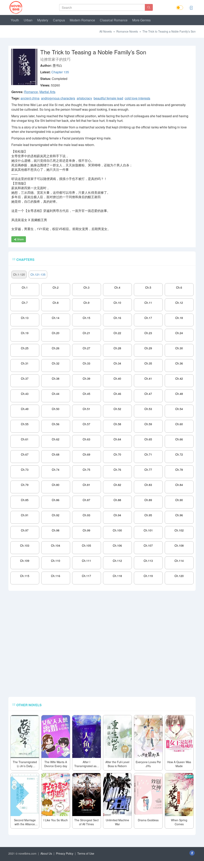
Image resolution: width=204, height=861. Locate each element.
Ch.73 (24, 470)
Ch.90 (179, 500)
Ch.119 (148, 576)
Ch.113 (148, 561)
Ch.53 (148, 409)
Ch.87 (86, 500)
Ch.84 (179, 485)
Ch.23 (148, 333)
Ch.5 (148, 287)
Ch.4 (117, 287)
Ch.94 (117, 515)
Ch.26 (55, 348)
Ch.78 (179, 470)
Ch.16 (117, 318)
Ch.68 (55, 454)
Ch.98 (55, 530)
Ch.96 (179, 515)
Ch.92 (55, 515)
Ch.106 (117, 545)
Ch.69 (86, 454)
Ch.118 (117, 576)
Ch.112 (117, 561)
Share (20, 239)
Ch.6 (179, 287)
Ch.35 (148, 363)
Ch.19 (24, 333)
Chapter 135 (60, 72)
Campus (59, 20)
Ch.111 (86, 561)
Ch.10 (117, 303)
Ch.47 (148, 394)
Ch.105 (86, 545)
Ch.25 (24, 348)
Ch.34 (117, 363)
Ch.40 (117, 378)
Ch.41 (148, 378)
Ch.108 (179, 545)
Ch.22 (117, 333)
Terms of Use (85, 853)
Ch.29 (148, 348)
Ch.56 (55, 424)
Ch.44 (55, 394)
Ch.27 (86, 348)
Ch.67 (24, 454)
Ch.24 (179, 333)
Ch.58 (117, 424)
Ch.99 (86, 530)
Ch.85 (24, 500)
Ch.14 (55, 318)
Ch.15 (86, 318)
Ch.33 (86, 363)
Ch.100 (117, 530)
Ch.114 (179, 561)
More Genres (141, 20)
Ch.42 (179, 378)
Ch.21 (86, 333)
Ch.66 (179, 439)
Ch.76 (117, 470)
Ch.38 (55, 378)
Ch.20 (55, 333)
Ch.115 (24, 576)
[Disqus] (102, 646)
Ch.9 (86, 303)
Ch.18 (179, 318)
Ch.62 (55, 439)
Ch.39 (86, 378)
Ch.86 (55, 500)
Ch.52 (117, 409)
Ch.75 (86, 470)
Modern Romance (82, 20)
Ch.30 (179, 348)
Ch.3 (86, 287)
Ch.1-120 (19, 274)
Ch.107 (148, 545)
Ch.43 (24, 394)
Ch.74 (55, 470)
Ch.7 (25, 303)
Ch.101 (148, 530)
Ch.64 (117, 439)
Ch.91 (24, 515)
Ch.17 (148, 318)
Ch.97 (24, 530)
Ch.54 (179, 409)
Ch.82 (117, 485)
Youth (15, 20)
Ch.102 (179, 530)
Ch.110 (55, 561)
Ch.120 (179, 576)
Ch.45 (86, 394)
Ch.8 (56, 303)
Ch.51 (86, 409)
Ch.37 (24, 378)
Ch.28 (117, 348)
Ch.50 (55, 409)
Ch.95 (148, 515)
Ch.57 (86, 424)
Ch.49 (24, 409)
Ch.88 (117, 500)
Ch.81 (86, 485)
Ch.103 (24, 545)
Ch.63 (86, 439)
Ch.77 (148, 470)
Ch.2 (56, 287)
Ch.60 (179, 424)
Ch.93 (86, 515)
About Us (46, 853)
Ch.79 (24, 485)
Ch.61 (24, 439)
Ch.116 (55, 576)
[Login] (191, 8)
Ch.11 (148, 303)
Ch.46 (117, 394)
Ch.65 (148, 439)
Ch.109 (24, 561)
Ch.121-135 (37, 274)
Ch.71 (148, 454)
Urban (28, 20)
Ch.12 (179, 303)
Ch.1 (25, 287)
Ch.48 (179, 394)
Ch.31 (24, 363)
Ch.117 (86, 576)
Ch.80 (55, 485)
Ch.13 (24, 318)
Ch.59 (148, 424)
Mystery (42, 20)
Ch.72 (179, 454)
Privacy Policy (64, 853)
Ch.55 (24, 424)
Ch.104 (55, 545)
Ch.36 (179, 363)
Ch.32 (55, 363)
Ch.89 (148, 500)
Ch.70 (117, 454)
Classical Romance (114, 20)
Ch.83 (148, 485)
